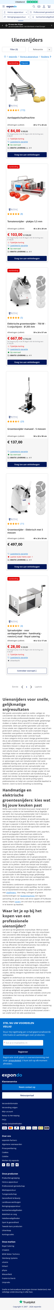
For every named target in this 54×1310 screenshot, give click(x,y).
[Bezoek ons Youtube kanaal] (3, 1165)
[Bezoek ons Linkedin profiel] (12, 1165)
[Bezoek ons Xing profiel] (17, 1165)
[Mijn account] (43, 6)
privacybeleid (15, 1060)
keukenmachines (27, 896)
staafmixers (11, 892)
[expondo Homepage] (5, 56)
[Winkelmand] (48, 6)
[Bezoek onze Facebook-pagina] (8, 1165)
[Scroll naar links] (2, 25)
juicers (18, 901)
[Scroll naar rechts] (52, 25)
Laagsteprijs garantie (19, 142)
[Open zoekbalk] (33, 6)
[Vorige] (22, 687)
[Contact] (38, 7)
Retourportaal (27, 1095)
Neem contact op (27, 1087)
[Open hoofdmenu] (4, 6)
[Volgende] (31, 687)
